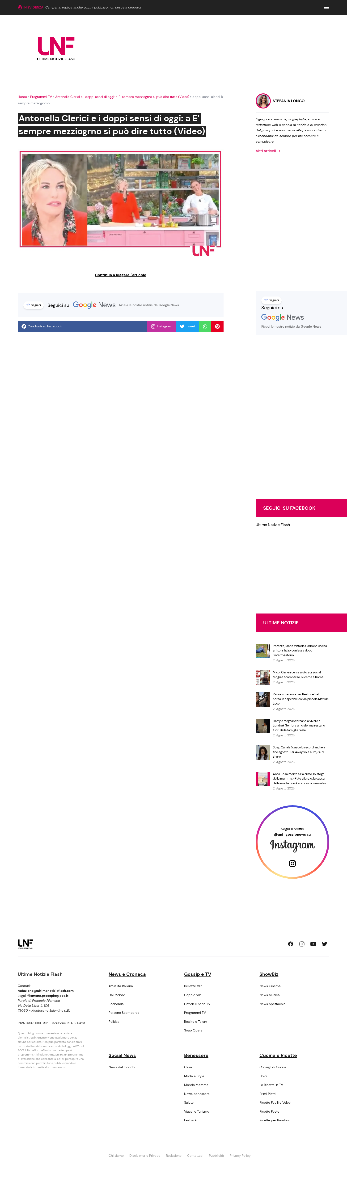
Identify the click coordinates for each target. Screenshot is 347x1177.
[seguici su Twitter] (324, 944)
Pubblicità (216, 1155)
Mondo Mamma (196, 1085)
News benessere (197, 1094)
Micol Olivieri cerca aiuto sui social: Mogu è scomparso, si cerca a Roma (298, 674)
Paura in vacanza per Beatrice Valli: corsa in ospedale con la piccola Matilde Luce (301, 698)
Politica (114, 1021)
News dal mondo (122, 1067)
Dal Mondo (117, 995)
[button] (326, 7)
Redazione (174, 1155)
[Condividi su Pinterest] (217, 326)
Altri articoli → (268, 150)
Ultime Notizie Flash (273, 524)
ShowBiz (268, 974)
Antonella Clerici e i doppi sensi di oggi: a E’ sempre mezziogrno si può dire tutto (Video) (122, 97)
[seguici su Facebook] (290, 944)
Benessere (196, 1055)
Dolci (263, 1076)
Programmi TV (41, 97)
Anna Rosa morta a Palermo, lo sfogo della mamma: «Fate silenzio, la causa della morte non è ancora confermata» (299, 778)
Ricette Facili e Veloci (275, 1102)
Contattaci (195, 1155)
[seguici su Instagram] (302, 944)
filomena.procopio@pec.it (47, 995)
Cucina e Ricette (278, 1055)
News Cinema (270, 986)
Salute (189, 1102)
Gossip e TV (197, 974)
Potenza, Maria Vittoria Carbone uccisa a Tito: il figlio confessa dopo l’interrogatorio (300, 650)
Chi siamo (116, 1155)
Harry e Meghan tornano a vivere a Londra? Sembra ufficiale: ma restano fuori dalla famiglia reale (299, 725)
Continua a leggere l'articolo (120, 274)
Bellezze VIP (193, 986)
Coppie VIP (192, 995)
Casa (188, 1067)
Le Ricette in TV (271, 1085)
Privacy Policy (240, 1155)
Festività (190, 1120)
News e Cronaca (127, 974)
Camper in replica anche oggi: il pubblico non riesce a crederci (93, 7)
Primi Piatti (267, 1094)
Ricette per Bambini (274, 1120)
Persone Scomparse (124, 1012)
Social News (122, 1055)
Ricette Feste (269, 1111)
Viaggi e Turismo (196, 1111)
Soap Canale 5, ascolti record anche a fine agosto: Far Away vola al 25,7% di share (299, 752)
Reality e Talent (195, 1021)
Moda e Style (194, 1076)
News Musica (269, 995)
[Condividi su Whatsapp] (205, 326)
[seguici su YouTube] (313, 944)
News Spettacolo (272, 1004)
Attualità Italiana (121, 986)
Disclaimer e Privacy (144, 1155)
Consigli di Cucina (273, 1067)
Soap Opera (193, 1030)
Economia (116, 1004)
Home (22, 97)
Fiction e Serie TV (197, 1004)
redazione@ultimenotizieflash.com (46, 991)
